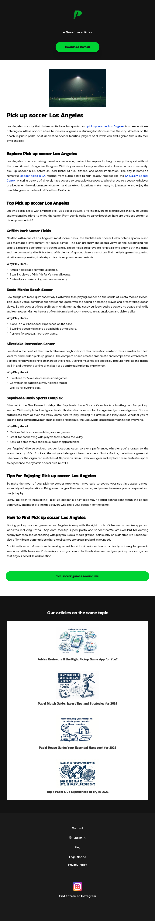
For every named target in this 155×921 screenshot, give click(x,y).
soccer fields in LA (32, 175)
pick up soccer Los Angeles (105, 126)
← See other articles (77, 31)
